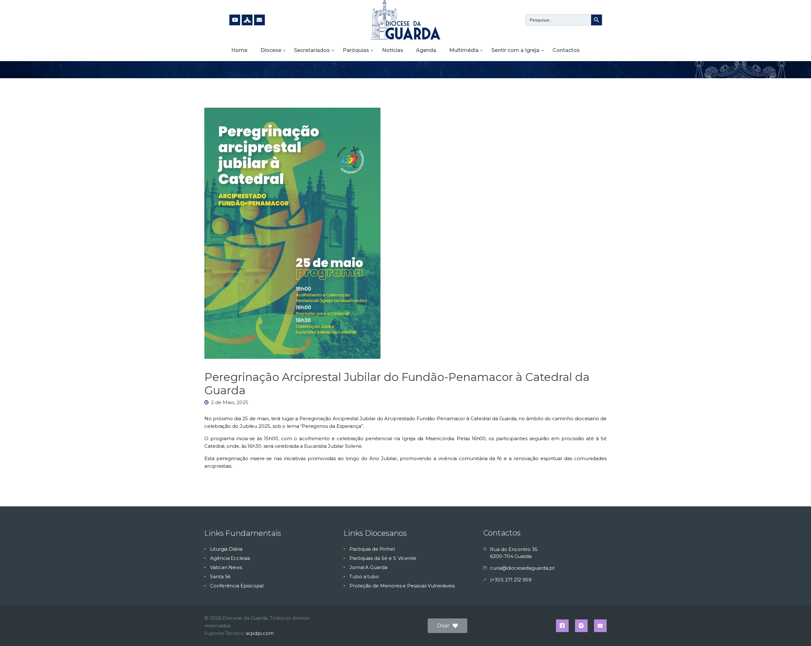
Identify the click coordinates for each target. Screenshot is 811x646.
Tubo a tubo (364, 576)
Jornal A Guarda (368, 567)
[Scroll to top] (795, 630)
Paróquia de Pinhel (372, 549)
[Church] (247, 20)
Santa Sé (220, 576)
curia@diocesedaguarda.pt (522, 568)
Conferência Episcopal (237, 586)
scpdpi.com (260, 633)
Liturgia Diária (226, 549)
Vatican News (226, 567)
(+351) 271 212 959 (511, 580)
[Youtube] (234, 20)
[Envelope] (259, 20)
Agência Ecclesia (230, 558)
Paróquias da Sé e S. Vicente (382, 558)
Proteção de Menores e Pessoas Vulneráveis (402, 586)
